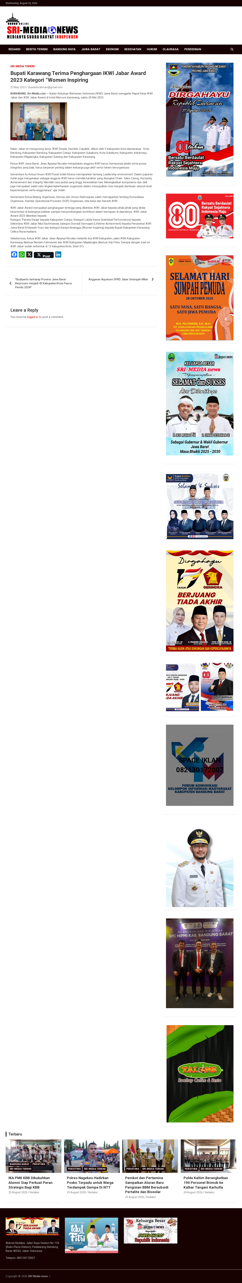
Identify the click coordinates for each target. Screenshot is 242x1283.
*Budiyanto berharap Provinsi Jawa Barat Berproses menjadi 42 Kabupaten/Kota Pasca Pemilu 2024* (43, 283)
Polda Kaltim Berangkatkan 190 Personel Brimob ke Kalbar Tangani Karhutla (206, 1182)
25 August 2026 (18, 1192)
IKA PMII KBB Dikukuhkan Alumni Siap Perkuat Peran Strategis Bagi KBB (31, 1182)
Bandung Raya (64, 49)
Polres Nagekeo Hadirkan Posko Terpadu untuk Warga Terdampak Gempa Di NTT (90, 1182)
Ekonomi (112, 49)
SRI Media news (38, 1276)
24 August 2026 (193, 1192)
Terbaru (15, 1134)
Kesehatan (132, 49)
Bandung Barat (19, 1164)
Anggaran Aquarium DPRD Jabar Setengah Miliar (118, 279)
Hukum (152, 49)
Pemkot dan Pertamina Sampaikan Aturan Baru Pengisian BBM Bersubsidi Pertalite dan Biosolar (146, 1185)
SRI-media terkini (22, 66)
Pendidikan (192, 49)
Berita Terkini (37, 49)
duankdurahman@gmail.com (45, 87)
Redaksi (14, 49)
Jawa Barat (90, 49)
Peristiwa (39, 1164)
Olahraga (171, 49)
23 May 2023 (18, 87)
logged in (32, 317)
